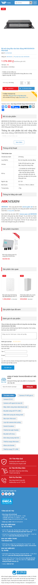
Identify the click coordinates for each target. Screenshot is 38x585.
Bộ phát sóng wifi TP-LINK (12, 411)
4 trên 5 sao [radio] (18, 341)
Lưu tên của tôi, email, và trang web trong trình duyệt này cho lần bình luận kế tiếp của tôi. (19, 362)
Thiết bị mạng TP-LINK (11, 449)
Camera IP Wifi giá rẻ (26, 395)
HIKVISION (4, 207)
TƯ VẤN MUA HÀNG (27, 88)
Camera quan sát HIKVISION (28, 214)
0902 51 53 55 (15, 522)
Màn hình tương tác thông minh (13, 415)
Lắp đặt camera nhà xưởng (12, 422)
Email (3, 355)
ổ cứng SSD (10, 210)
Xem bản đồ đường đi (14, 531)
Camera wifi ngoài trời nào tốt (13, 403)
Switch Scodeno (9, 426)
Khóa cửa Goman (9, 445)
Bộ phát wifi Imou (9, 434)
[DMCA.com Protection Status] (7, 501)
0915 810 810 (15, 519)
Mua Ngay (20, 583)
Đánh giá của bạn (6, 341)
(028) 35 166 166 (13, 516)
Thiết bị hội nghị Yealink (11, 430)
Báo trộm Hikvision (10, 418)
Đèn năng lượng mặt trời (11, 438)
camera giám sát (27, 207)
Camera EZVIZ (8, 399)
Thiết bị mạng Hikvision (11, 441)
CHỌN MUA (10, 88)
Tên (3, 351)
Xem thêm (19, 142)
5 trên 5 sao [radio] (20, 341)
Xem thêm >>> (23, 97)
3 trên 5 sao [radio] (16, 341)
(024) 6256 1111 (12, 517)
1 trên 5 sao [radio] (13, 341)
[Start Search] (30, 2)
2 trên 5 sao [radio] (15, 341)
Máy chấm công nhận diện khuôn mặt (15, 407)
